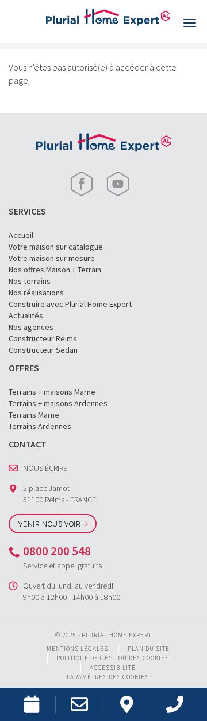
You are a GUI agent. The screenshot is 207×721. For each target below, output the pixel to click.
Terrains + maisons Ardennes (58, 403)
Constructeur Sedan (43, 350)
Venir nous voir (49, 524)
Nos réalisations (36, 292)
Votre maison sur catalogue (56, 246)
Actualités (26, 315)
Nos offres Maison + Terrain (55, 269)
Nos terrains (30, 281)
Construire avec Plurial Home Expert (70, 304)
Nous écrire (45, 468)
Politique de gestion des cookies (112, 658)
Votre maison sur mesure (52, 258)
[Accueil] (108, 16)
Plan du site (149, 649)
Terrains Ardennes (40, 426)
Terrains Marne (34, 415)
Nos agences (31, 327)
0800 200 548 (57, 551)
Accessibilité (113, 668)
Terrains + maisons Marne (52, 392)
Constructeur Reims (43, 338)
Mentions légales (77, 649)
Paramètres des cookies (108, 677)
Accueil (21, 235)
